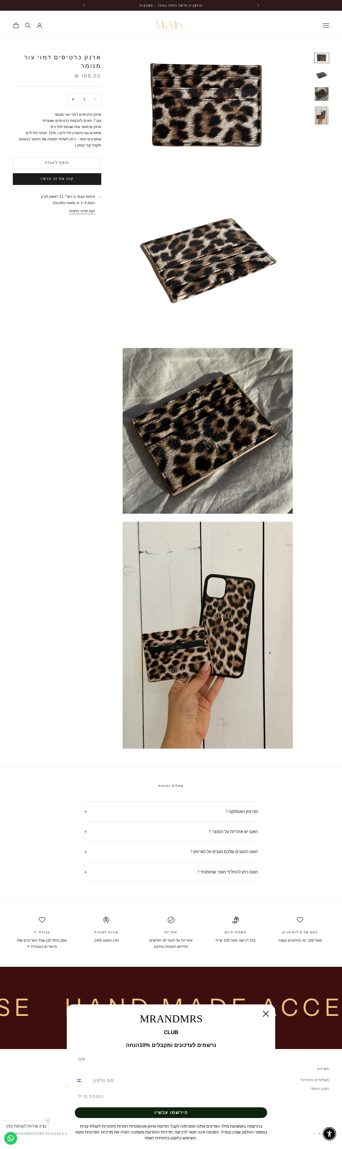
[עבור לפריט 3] (321, 94)
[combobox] (82, 1081)
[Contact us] (10, 1138)
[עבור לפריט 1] (321, 58)
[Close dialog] (266, 1013)
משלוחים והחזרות (315, 1079)
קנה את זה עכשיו (57, 179)
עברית (323, 1134)
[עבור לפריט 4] (321, 115)
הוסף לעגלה (57, 162)
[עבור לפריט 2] (321, 74)
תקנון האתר (319, 1088)
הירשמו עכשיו (171, 1112)
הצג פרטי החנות (82, 211)
